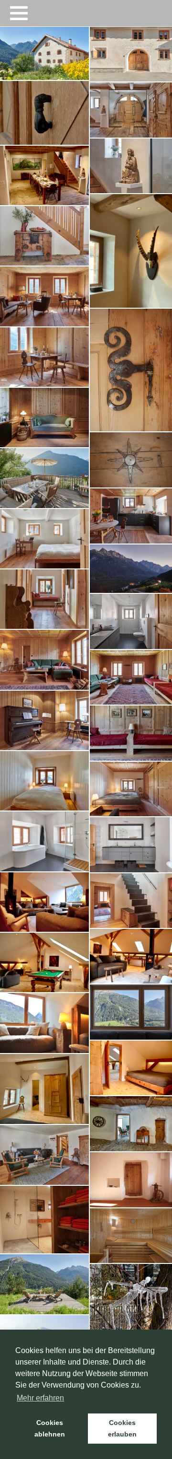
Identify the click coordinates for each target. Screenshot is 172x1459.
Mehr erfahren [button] (40, 1398)
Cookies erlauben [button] (122, 1428)
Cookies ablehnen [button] (49, 1428)
